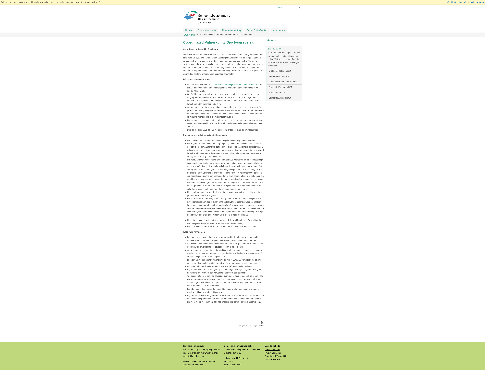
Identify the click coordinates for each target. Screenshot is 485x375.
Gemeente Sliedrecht (278, 93)
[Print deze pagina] (261, 322)
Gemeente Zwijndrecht (279, 98)
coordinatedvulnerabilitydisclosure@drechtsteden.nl (234, 84)
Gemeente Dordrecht (278, 76)
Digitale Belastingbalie (279, 71)
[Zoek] (300, 7)
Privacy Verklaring (273, 353)
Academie (279, 30)
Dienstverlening (231, 30)
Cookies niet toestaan (474, 2)
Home (188, 30)
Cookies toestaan (455, 2)
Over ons (189, 34)
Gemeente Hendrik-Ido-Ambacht (283, 82)
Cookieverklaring (272, 350)
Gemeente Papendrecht (279, 87)
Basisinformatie (207, 30)
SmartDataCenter (256, 30)
